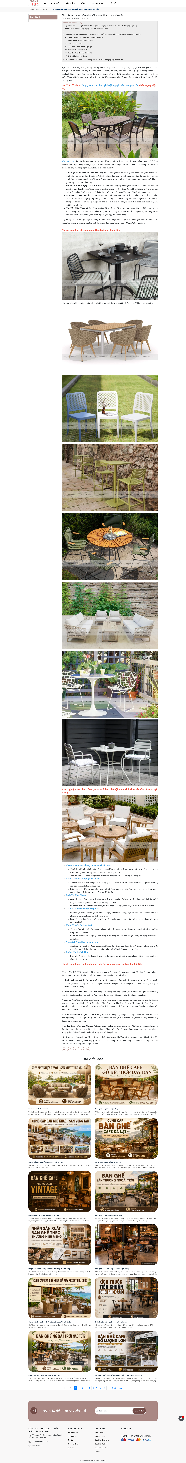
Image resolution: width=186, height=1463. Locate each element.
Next (114, 1388)
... (100, 1388)
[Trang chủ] (34, 3)
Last (120, 1388)
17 (108, 1388)
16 (104, 1388)
